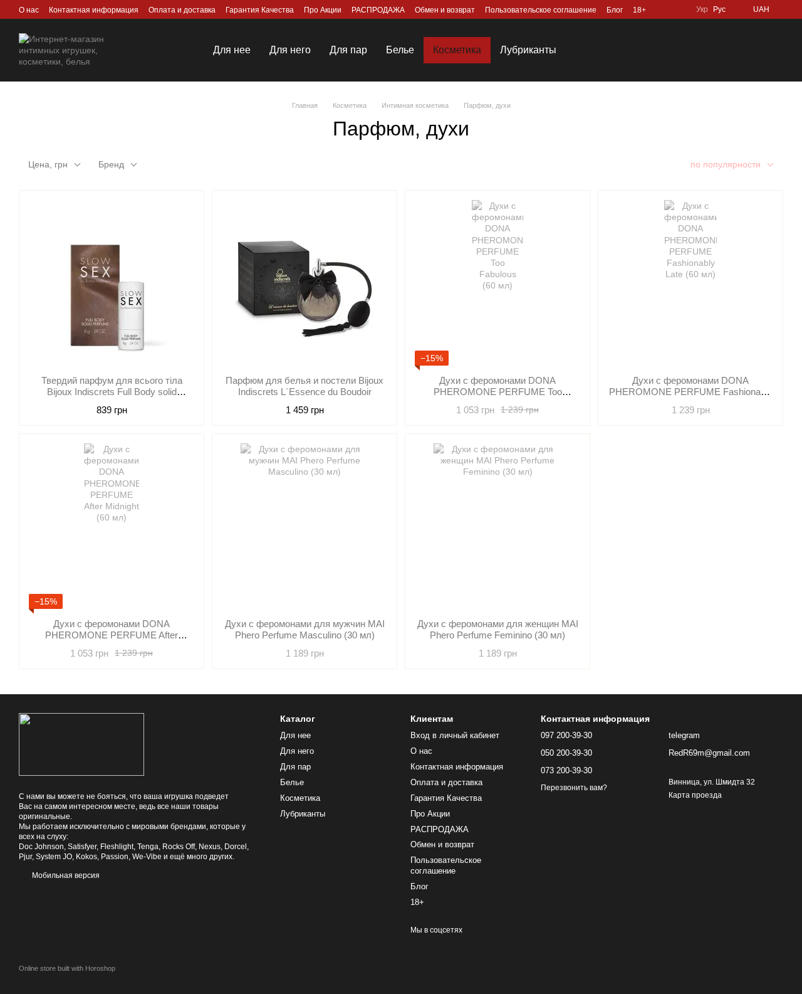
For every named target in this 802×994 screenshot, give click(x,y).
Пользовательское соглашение (540, 10)
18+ (639, 10)
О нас (29, 10)
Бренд (111, 164)
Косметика (457, 50)
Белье (400, 50)
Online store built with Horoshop (67, 968)
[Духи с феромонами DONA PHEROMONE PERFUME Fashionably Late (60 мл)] (690, 283)
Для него (290, 50)
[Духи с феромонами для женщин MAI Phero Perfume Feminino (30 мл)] (497, 526)
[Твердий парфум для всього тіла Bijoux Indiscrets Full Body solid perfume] (111, 283)
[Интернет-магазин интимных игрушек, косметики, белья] (81, 743)
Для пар (348, 50)
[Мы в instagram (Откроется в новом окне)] (664, 9)
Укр (702, 9)
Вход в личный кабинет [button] (454, 735)
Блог (615, 10)
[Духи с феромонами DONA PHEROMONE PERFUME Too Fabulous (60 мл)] (497, 283)
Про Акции (322, 10)
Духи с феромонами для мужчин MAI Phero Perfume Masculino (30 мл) (305, 629)
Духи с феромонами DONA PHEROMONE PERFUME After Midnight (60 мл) (111, 635)
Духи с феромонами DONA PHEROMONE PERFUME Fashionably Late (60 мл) (691, 391)
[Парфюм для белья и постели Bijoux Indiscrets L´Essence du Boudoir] (304, 283)
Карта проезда (695, 795)
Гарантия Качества (260, 10)
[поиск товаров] (588, 50)
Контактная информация (93, 10)
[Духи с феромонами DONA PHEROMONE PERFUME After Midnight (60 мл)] (111, 526)
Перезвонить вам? (574, 787)
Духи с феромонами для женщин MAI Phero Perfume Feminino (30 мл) (497, 629)
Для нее (232, 50)
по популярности (725, 164)
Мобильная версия (65, 875)
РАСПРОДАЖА (378, 10)
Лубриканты (528, 50)
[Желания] (675, 50)
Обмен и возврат (445, 10)
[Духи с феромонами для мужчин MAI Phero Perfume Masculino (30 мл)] (304, 526)
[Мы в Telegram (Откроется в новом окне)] (679, 9)
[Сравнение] (708, 50)
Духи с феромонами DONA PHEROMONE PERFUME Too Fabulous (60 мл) (498, 391)
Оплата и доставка (182, 10)
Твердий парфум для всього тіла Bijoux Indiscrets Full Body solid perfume (111, 391)
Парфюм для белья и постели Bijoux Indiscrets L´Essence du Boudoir (304, 386)
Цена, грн (48, 164)
